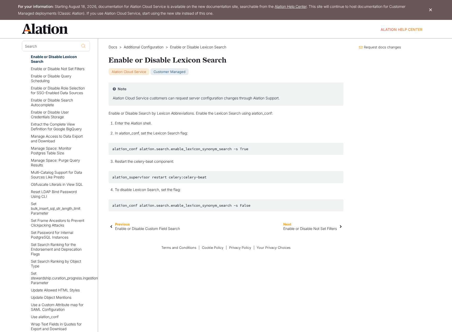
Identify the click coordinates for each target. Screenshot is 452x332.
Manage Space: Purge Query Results (55, 162)
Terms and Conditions (178, 248)
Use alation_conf (45, 316)
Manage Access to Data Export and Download (57, 138)
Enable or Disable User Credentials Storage (50, 114)
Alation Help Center (291, 6)
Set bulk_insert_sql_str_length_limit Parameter (55, 208)
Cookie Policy (212, 248)
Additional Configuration (143, 47)
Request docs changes (382, 47)
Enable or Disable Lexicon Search (54, 59)
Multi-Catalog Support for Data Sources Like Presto (56, 174)
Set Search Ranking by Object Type (56, 263)
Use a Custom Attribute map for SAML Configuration (57, 307)
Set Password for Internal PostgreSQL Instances (52, 234)
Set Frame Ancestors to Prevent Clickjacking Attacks (57, 222)
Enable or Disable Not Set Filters (57, 68)
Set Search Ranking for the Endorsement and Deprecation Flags (56, 249)
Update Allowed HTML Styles (55, 290)
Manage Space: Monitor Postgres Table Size (51, 150)
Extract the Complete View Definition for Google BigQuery (56, 126)
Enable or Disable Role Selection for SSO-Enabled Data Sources (58, 90)
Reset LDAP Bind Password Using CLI (54, 194)
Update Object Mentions (51, 297)
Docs (113, 47)
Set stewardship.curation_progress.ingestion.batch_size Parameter (58, 278)
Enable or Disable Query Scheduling (51, 78)
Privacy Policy (240, 248)
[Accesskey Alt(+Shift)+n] (340, 226)
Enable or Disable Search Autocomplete (52, 102)
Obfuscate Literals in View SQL (57, 184)
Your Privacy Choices (274, 248)
